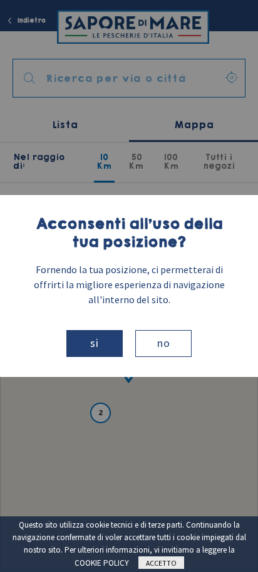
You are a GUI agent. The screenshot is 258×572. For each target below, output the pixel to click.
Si (94, 343)
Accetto (161, 563)
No (163, 343)
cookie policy (102, 563)
